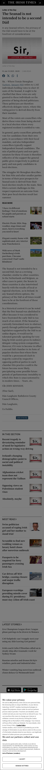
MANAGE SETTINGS (22, 766)
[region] (22, 731)
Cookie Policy (21, 725)
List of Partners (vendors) (11, 753)
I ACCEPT (22, 759)
